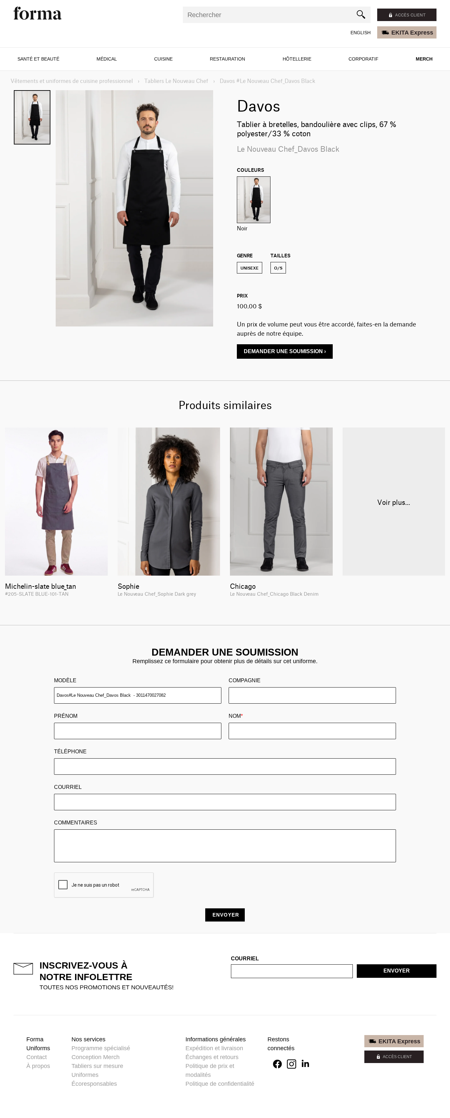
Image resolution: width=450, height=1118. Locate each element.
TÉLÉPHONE (70, 751)
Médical (107, 59)
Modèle (65, 680)
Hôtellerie (297, 59)
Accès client (410, 14)
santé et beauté (38, 59)
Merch (424, 59)
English (361, 32)
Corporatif (364, 59)
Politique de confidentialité (219, 1083)
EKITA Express (412, 32)
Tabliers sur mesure (97, 1066)
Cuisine (163, 59)
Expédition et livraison (214, 1048)
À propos (38, 1066)
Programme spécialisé (100, 1048)
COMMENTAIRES (75, 822)
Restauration (227, 59)
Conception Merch (95, 1057)
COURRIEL (68, 787)
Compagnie (245, 680)
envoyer (396, 971)
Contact (36, 1057)
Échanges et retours (212, 1057)
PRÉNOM (65, 716)
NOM (236, 716)
